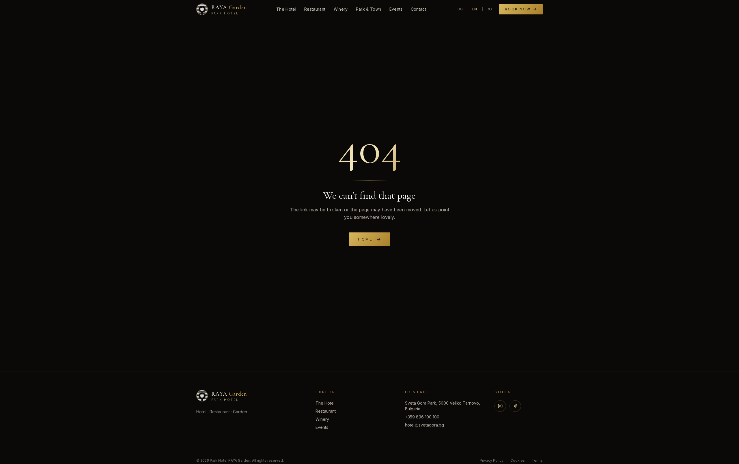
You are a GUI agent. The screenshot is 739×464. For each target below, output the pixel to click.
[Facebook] (515, 406)
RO (489, 9)
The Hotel (286, 9)
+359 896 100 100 (422, 416)
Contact (418, 9)
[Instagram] (500, 406)
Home (365, 239)
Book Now (518, 9)
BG (460, 9)
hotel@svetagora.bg (424, 424)
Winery (341, 9)
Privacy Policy (491, 460)
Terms (537, 460)
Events (396, 9)
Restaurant (315, 9)
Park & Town (368, 9)
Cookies (517, 460)
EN (474, 9)
